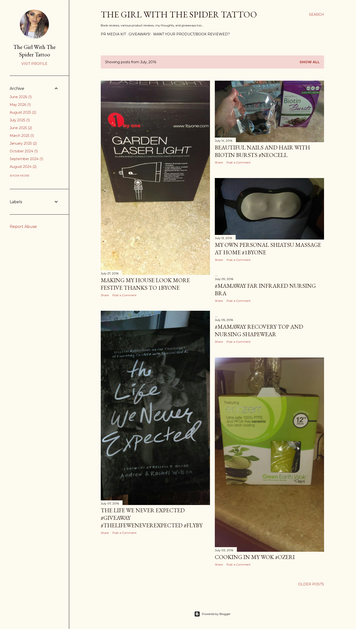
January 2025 (23, 143)
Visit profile (34, 64)
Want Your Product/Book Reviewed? (191, 34)
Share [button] (105, 295)
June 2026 (20, 97)
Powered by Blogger (216, 614)
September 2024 (26, 159)
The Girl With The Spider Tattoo (179, 14)
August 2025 (22, 112)
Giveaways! (139, 34)
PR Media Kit (113, 34)
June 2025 (20, 128)
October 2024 (23, 151)
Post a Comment (124, 295)
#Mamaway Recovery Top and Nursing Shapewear (259, 330)
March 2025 (21, 135)
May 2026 (20, 104)
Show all (310, 62)
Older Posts (311, 584)
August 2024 (23, 166)
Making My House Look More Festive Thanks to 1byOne (145, 283)
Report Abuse (23, 226)
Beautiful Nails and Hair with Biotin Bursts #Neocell (262, 151)
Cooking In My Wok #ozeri (255, 557)
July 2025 (19, 120)
